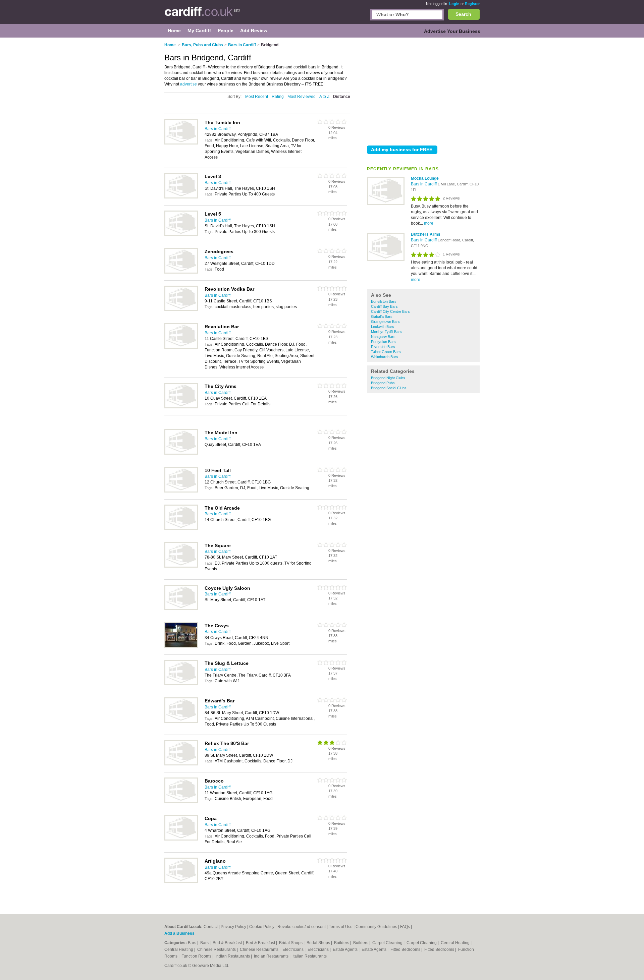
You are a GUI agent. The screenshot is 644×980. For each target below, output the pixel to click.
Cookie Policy (261, 926)
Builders (342, 942)
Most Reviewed (301, 96)
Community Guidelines (376, 926)
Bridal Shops (291, 942)
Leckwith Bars (382, 327)
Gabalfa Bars (381, 316)
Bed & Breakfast (228, 942)
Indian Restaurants (233, 956)
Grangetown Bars (385, 322)
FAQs (405, 926)
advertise (188, 84)
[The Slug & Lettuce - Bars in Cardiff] (181, 684)
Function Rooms (196, 956)
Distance (341, 96)
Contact (211, 926)
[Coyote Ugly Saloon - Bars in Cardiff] (181, 609)
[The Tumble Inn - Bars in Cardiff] (181, 143)
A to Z (324, 96)
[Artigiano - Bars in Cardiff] (181, 881)
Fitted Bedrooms (405, 949)
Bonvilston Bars (383, 301)
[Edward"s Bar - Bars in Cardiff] (181, 721)
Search (463, 14)
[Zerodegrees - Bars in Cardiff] (181, 272)
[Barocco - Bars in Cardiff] (181, 801)
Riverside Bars (383, 347)
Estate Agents (346, 949)
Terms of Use (341, 926)
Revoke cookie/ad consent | (303, 926)
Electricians (293, 949)
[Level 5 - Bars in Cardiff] (181, 234)
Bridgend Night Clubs (388, 378)
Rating (278, 96)
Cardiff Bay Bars (384, 306)
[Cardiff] (202, 15)
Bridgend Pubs (383, 383)
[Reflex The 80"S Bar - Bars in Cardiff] (181, 764)
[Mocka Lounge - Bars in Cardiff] (386, 203)
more (428, 223)
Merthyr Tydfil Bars (386, 332)
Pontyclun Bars (383, 342)
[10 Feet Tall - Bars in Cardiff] (181, 491)
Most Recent (256, 96)
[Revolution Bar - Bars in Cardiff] (181, 347)
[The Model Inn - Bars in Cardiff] (181, 453)
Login (454, 4)
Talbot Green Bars (386, 352)
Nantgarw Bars (383, 337)
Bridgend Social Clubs (389, 388)
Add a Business (179, 933)
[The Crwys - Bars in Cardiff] (181, 646)
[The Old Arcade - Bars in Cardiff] (181, 528)
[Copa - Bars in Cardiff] (181, 839)
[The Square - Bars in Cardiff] (181, 566)
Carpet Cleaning (388, 942)
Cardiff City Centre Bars (390, 311)
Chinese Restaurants (217, 949)
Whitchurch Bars (384, 357)
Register (472, 4)
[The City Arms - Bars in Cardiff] (181, 407)
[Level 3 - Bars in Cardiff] (181, 197)
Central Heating (456, 942)
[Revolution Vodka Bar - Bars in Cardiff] (181, 309)
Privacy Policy (233, 926)
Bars (192, 942)
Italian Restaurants (309, 956)
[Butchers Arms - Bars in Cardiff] (386, 259)
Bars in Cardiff (424, 184)
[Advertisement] (423, 90)
